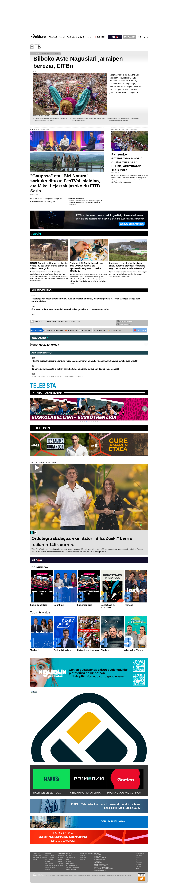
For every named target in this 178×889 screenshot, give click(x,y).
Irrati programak (50, 867)
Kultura (60, 861)
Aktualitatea (61, 855)
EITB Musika (49, 863)
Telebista (71, 37)
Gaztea (47, 861)
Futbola (68, 855)
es (147, 37)
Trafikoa (97, 856)
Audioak (82, 859)
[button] (80, 421)
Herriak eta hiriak (101, 865)
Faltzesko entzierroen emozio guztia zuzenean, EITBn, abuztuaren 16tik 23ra (127, 162)
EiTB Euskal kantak (51, 865)
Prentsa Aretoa (100, 870)
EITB (35, 47)
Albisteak (53, 37)
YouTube (138, 866)
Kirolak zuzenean (71, 869)
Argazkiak (83, 857)
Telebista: (36, 853)
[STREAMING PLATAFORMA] (88, 778)
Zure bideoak (125, 324)
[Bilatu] (140, 37)
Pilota (67, 859)
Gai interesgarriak (101, 864)
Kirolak (62, 37)
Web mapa (128, 875)
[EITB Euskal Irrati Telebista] (39, 36)
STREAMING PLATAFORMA (85, 792)
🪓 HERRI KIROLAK (114, 330)
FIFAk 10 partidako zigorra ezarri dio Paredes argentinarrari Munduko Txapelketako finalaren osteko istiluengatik (84, 361)
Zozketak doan (99, 859)
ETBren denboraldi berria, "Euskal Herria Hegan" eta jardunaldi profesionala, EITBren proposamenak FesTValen (86, 202)
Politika (60, 859)
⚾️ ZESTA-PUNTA (85, 330)
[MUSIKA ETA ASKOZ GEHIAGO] (125, 778)
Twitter (138, 858)
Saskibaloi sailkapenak (73, 867)
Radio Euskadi (49, 857)
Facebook (139, 855)
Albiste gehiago (41, 290)
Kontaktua (120, 875)
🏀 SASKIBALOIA (71, 330)
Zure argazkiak (126, 321)
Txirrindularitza (70, 857)
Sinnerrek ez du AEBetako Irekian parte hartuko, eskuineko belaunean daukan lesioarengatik (75, 369)
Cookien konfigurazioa (98, 875)
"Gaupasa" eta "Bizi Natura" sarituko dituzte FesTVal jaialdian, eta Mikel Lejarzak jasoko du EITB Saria (65, 183)
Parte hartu (98, 862)
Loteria (97, 861)
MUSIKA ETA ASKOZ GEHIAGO (124, 792)
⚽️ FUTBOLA (58, 330)
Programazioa (37, 855)
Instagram (139, 860)
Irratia (79, 37)
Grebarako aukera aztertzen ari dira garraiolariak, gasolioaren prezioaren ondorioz (70, 309)
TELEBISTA (43, 386)
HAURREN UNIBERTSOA (47, 792)
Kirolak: (69, 853)
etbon (44, 428)
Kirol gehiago (70, 863)
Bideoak (35, 859)
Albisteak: (62, 853)
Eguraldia (60, 865)
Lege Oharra (73, 875)
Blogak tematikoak (101, 867)
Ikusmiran (60, 863)
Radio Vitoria (49, 859)
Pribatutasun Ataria (62, 875)
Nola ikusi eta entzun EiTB (103, 869)
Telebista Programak (39, 857)
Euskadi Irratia (49, 855)
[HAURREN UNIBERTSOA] (51, 778)
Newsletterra (140, 853)
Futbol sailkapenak (71, 865)
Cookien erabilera (84, 875)
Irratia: (48, 853)
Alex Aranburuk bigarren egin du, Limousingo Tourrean (57, 377)
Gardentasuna (111, 875)
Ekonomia (60, 857)
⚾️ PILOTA (48, 330)
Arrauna (68, 861)
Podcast (47, 869)
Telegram (139, 862)
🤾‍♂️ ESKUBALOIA (99, 330)
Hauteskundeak (100, 858)
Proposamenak (49, 392)
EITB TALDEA (129, 37)
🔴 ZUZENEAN (139, 330)
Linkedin (138, 864)
